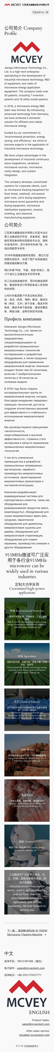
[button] (38, 12)
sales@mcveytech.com (31, 968)
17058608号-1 (31, 1046)
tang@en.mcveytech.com (34, 1035)
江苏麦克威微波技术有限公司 (35, 4)
